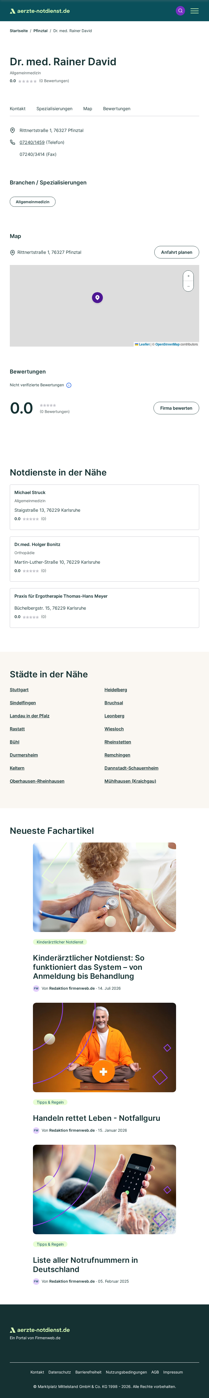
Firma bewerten (176, 408)
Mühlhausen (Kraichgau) (130, 781)
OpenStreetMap (167, 344)
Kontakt (37, 1372)
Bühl (14, 742)
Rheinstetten (117, 742)
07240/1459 (32, 142)
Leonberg (114, 715)
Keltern (17, 768)
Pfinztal (40, 30)
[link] (104, 507)
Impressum (173, 1372)
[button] (180, 11)
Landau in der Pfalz (30, 715)
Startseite (19, 30)
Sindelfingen (23, 702)
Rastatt (17, 729)
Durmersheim (24, 755)
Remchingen (117, 755)
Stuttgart (19, 689)
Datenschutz (59, 1372)
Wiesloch (114, 729)
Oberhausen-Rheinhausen (37, 781)
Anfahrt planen (176, 252)
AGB (155, 1372)
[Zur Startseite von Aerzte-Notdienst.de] (40, 10)
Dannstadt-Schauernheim (131, 768)
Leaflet (144, 344)
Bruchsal (113, 702)
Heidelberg (115, 689)
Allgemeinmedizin (33, 201)
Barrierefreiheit (88, 1372)
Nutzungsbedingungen (126, 1372)
